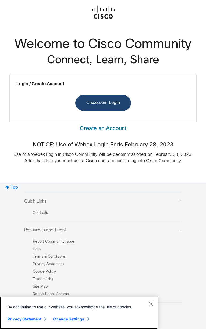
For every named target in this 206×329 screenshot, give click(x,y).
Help (37, 249)
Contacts (40, 213)
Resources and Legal (45, 230)
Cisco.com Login (103, 103)
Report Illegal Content (51, 294)
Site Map (40, 287)
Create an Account (103, 128)
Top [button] (14, 188)
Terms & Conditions (49, 256)
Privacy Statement (24, 319)
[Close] (150, 303)
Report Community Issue (53, 241)
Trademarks (43, 279)
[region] (79, 313)
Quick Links (35, 201)
